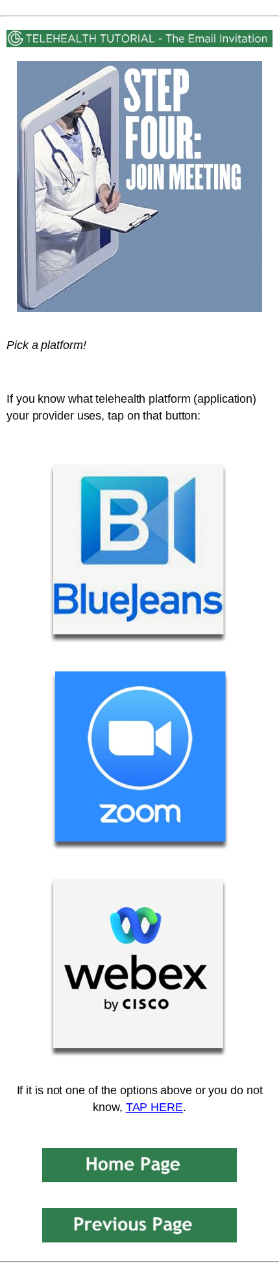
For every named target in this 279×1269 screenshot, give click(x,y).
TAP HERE (154, 1107)
